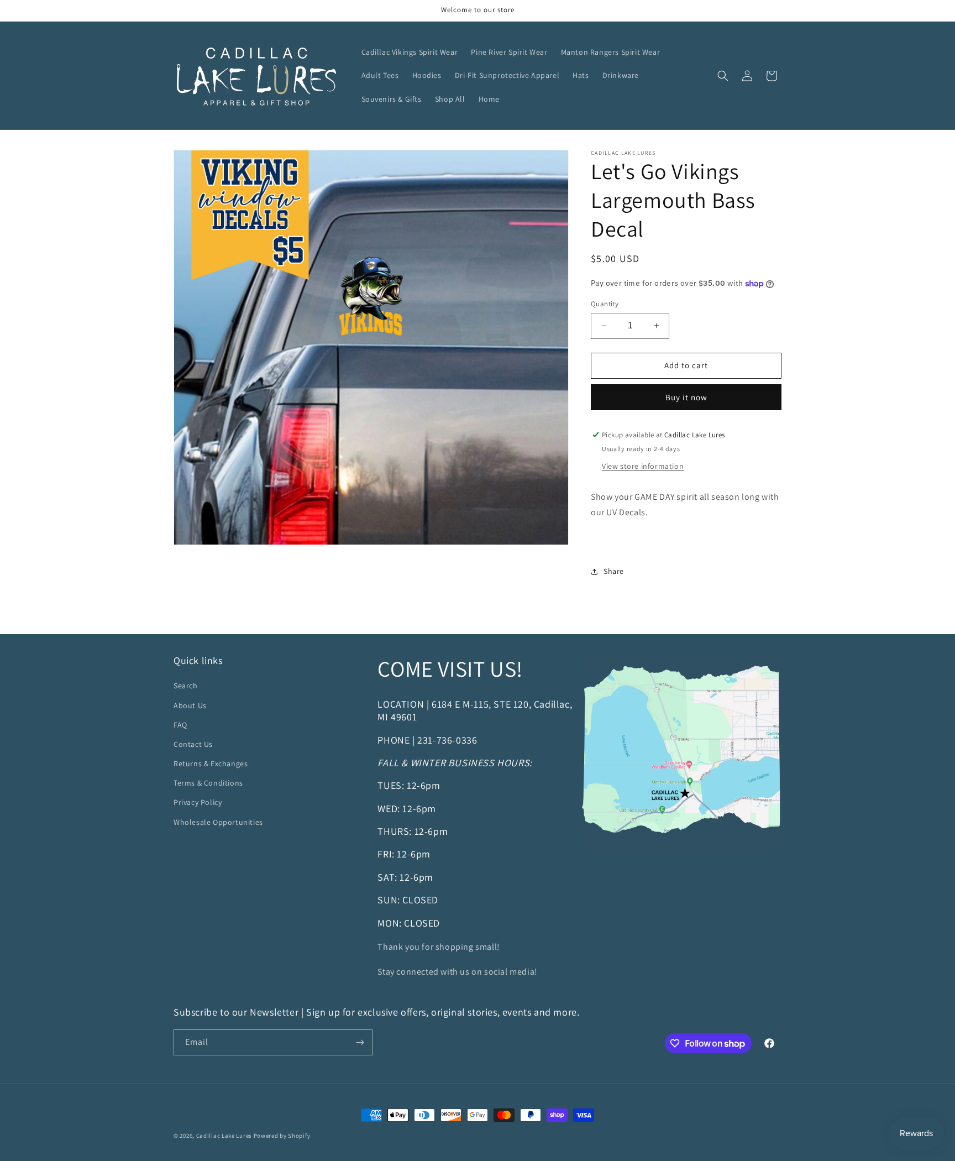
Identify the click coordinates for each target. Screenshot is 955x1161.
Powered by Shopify (282, 1135)
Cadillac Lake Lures (224, 1135)
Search (186, 686)
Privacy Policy (198, 802)
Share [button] (614, 571)
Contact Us (193, 744)
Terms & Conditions (208, 783)
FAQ (180, 725)
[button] (723, 76)
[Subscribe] (360, 1042)
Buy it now (686, 397)
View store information (643, 466)
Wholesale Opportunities (218, 822)
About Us (190, 705)
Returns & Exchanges (211, 763)
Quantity (604, 303)
